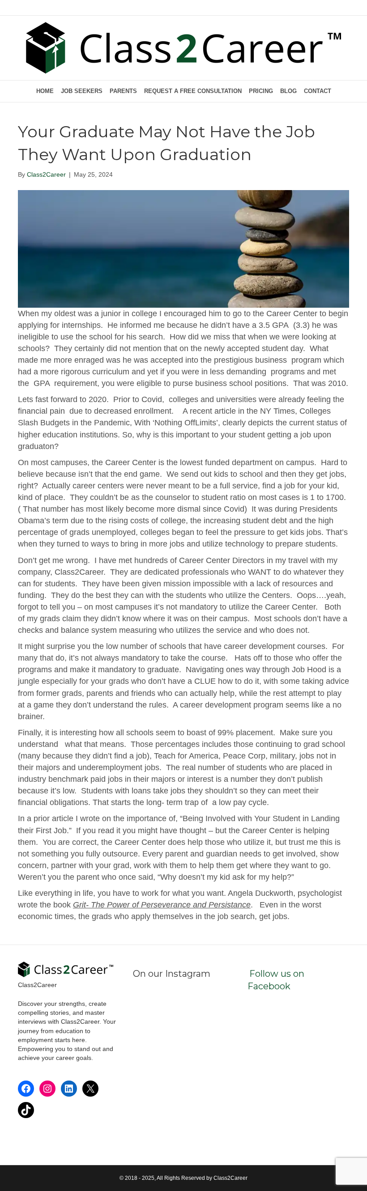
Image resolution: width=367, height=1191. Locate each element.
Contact (317, 91)
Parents (123, 91)
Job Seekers (81, 91)
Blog (288, 91)
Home (45, 91)
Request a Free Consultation (193, 91)
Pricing (261, 91)
